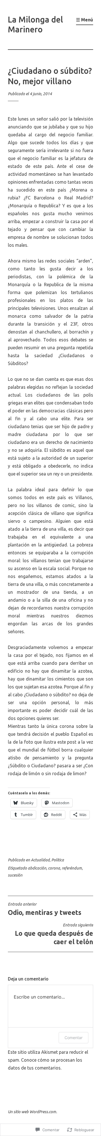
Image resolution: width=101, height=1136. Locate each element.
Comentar (73, 1037)
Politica (57, 860)
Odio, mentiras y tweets (44, 909)
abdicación (37, 868)
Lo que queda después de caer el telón (54, 934)
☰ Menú (84, 19)
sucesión (15, 875)
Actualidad (40, 860)
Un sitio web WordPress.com (32, 1112)
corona (54, 868)
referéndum (72, 868)
